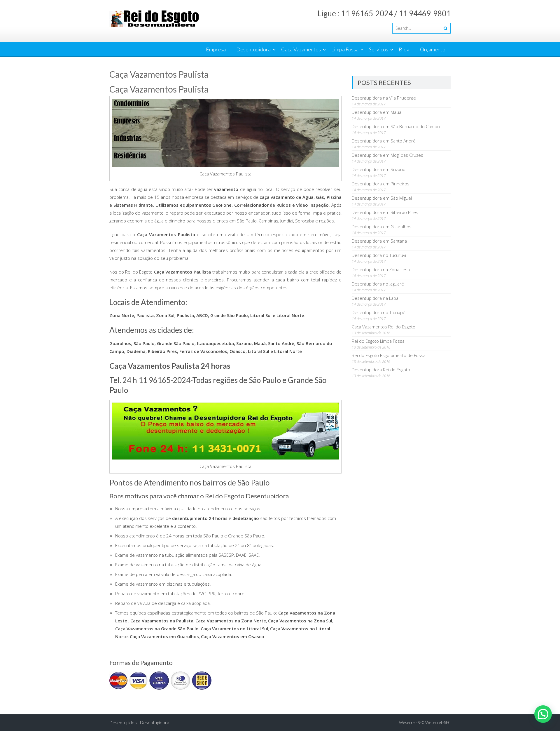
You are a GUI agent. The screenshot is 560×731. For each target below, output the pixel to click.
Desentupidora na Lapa (375, 298)
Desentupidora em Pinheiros (381, 184)
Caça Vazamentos (301, 49)
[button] (543, 714)
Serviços (378, 49)
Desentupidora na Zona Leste (382, 269)
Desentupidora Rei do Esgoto (381, 370)
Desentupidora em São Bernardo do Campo (396, 126)
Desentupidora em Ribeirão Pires (385, 212)
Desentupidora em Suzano (378, 169)
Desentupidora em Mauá (376, 112)
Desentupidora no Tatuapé (378, 312)
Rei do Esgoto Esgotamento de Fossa (389, 355)
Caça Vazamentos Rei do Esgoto (383, 327)
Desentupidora (253, 49)
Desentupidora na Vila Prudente (384, 98)
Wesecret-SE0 (438, 722)
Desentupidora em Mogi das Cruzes (387, 155)
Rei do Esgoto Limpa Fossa (378, 341)
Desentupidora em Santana (379, 241)
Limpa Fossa (344, 49)
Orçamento (432, 49)
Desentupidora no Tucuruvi (379, 255)
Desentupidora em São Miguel (382, 198)
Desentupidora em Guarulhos (382, 226)
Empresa (216, 49)
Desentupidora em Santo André (384, 141)
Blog (404, 49)
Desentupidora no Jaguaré (378, 284)
